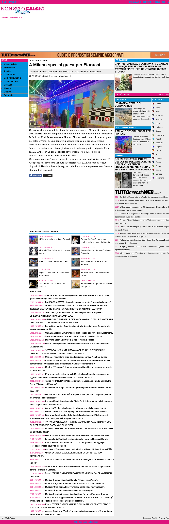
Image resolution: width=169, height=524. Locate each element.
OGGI (160, 94)
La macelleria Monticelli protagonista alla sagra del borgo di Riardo (76, 439)
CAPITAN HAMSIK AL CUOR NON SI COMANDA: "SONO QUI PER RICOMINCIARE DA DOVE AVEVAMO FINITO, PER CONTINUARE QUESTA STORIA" (141, 67)
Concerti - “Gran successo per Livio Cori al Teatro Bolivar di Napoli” (77, 449)
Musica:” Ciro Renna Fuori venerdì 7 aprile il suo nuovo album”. (74, 487)
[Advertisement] (14, 149)
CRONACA (121, 100)
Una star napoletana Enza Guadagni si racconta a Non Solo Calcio (76, 357)
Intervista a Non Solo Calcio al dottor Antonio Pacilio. (69, 340)
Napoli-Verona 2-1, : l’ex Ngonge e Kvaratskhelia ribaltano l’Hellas (76, 412)
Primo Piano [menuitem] (9, 67)
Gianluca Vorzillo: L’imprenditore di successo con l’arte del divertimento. (79, 333)
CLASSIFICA (158, 100)
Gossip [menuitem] (7, 71)
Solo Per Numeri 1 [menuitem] (12, 78)
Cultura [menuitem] (7, 92)
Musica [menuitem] (7, 88)
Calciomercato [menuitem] (11, 81)
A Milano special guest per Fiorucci (54, 239)
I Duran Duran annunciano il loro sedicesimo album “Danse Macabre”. (78, 435)
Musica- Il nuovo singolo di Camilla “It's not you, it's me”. (71, 480)
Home (4, 60)
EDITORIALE (122, 60)
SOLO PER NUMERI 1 (126, 127)
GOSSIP (119, 155)
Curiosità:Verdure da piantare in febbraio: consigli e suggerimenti (75, 408)
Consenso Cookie (150, 518)
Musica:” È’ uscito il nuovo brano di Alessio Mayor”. (69, 490)
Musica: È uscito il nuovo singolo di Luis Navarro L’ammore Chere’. (76, 494)
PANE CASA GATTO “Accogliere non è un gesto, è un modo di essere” (78, 302)
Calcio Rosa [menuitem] (9, 74)
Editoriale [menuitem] (8, 95)
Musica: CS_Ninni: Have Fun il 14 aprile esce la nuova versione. (75, 483)
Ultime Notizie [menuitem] (10, 64)
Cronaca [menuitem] (8, 85)
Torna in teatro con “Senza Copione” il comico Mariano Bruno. (74, 336)
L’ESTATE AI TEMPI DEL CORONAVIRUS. (128, 104)
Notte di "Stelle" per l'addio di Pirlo (54, 261)
